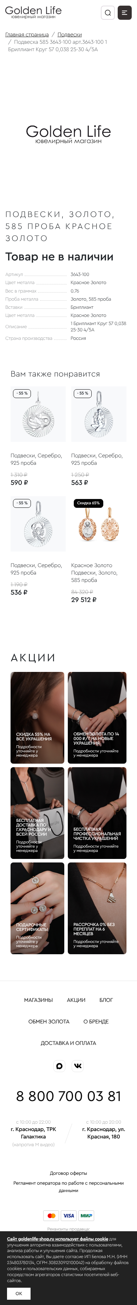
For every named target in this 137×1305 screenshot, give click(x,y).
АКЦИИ (76, 1000)
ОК (18, 1293)
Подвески (70, 35)
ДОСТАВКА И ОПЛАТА (68, 1043)
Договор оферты (68, 1173)
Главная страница (27, 35)
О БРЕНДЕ (96, 1022)
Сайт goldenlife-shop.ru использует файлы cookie (57, 1239)
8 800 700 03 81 (68, 1096)
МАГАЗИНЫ (38, 1000)
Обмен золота (49, 1022)
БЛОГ (106, 1000)
